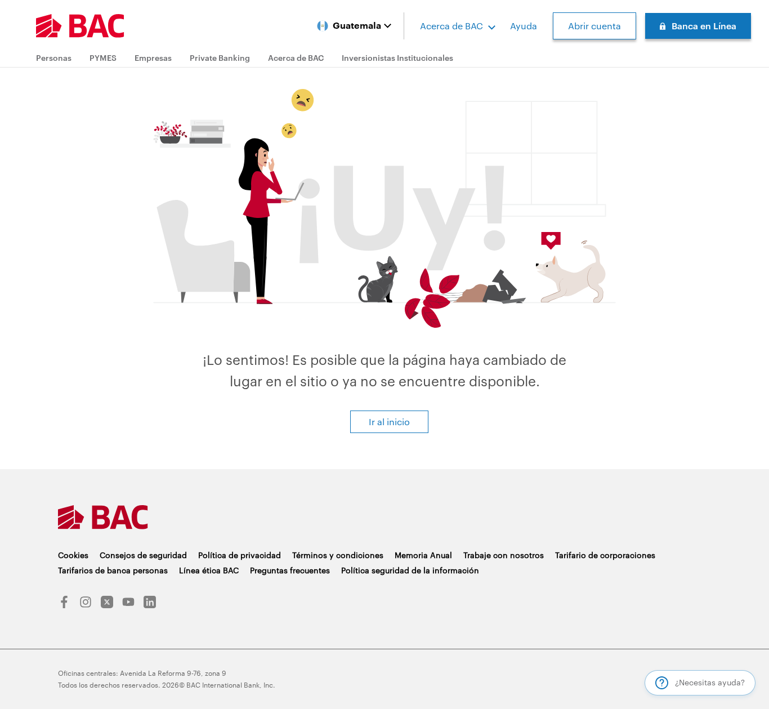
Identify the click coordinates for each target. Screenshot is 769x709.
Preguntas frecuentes (290, 570)
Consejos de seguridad (143, 555)
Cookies (73, 555)
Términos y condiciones (337, 555)
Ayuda (523, 25)
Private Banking (220, 58)
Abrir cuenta (594, 25)
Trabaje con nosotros (503, 555)
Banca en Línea (704, 25)
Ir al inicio (389, 421)
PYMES (103, 58)
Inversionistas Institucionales (397, 58)
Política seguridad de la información (410, 570)
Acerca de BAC (451, 25)
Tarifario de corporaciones (605, 555)
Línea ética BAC (209, 570)
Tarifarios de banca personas (113, 570)
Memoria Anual (423, 555)
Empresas (153, 58)
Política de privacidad (239, 555)
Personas (53, 58)
